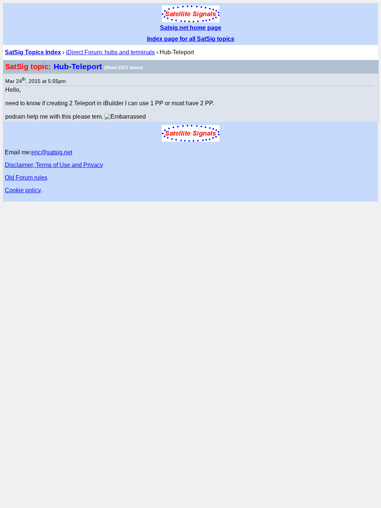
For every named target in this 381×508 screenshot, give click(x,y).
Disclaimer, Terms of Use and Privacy (54, 165)
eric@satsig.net (51, 152)
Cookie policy (23, 190)
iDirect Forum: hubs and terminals (110, 52)
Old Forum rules (26, 177)
